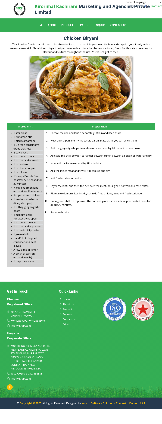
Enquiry (100, 25)
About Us (68, 304)
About (52, 25)
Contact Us (118, 25)
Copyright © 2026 (30, 403)
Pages (84, 25)
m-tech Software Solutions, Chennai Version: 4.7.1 (113, 403)
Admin (66, 324)
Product (67, 25)
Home (39, 25)
